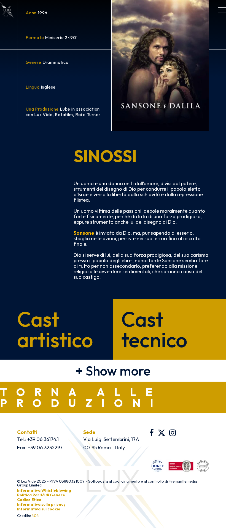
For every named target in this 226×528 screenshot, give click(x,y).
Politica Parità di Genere (41, 495)
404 (35, 515)
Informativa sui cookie (38, 509)
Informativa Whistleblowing (44, 490)
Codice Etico (29, 500)
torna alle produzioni (81, 397)
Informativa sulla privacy (41, 504)
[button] (113, 371)
